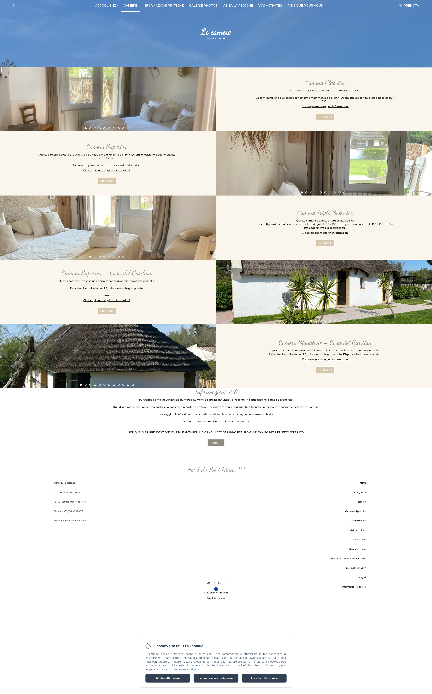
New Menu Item (357, 549)
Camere (130, 5)
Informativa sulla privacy (183, 669)
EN (208, 582)
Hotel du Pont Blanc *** (216, 470)
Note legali (360, 577)
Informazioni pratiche (163, 5)
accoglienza (106, 5)
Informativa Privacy (356, 568)
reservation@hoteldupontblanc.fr (71, 520)
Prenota (325, 116)
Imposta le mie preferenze (216, 678)
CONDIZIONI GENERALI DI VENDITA (347, 558)
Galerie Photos (203, 5)
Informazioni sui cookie (354, 587)
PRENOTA (411, 5)
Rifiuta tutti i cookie (167, 678)
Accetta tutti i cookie (264, 678)
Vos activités (270, 5)
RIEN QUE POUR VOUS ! (306, 5)
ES (219, 582)
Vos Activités (359, 539)
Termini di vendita (216, 598)
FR (214, 582)
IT (224, 582)
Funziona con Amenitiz (216, 592)
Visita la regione (238, 5)
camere (362, 502)
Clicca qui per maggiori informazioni (325, 106)
